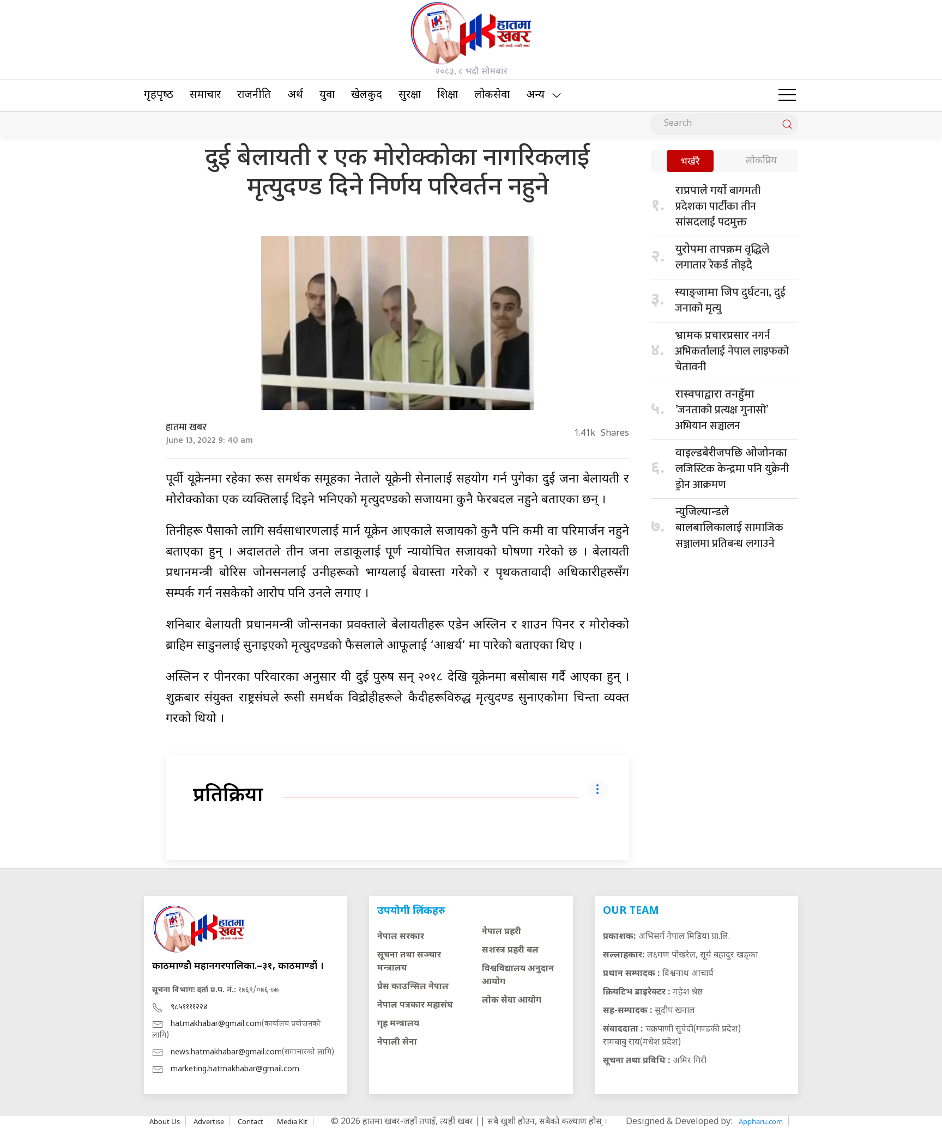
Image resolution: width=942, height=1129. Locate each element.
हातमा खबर (186, 427)
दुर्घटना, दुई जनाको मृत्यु (730, 300)
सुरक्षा (409, 95)
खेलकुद (366, 95)
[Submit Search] (787, 124)
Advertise (209, 1121)
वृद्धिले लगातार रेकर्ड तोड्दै (722, 257)
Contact (250, 1121)
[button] (787, 95)
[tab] (690, 162)
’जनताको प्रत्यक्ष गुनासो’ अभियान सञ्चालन (721, 411)
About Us (164, 1121)
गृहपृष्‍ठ (158, 95)
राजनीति (254, 95)
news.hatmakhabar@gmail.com (226, 1052)
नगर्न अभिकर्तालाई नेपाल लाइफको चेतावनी (732, 351)
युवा (327, 95)
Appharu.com (761, 1121)
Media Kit (292, 1121)
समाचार (205, 95)
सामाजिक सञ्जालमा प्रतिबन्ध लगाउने (729, 529)
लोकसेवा (492, 95)
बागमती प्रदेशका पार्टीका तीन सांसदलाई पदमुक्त (717, 206)
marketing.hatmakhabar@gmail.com (235, 1069)
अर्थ (295, 95)
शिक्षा (447, 95)
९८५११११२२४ (189, 1007)
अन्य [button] (535, 95)
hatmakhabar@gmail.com (216, 1024)
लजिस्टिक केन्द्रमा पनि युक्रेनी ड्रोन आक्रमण (732, 470)
